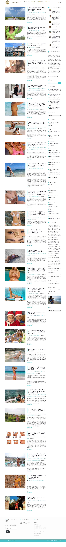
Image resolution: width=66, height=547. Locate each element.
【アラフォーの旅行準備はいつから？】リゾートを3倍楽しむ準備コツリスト (36, 332)
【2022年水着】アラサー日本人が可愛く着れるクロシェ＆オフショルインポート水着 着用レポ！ (37, 193)
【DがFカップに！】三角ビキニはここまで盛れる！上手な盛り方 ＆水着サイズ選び (36, 391)
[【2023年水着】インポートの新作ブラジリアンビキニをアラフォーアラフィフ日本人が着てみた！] (15, 115)
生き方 (42, 315)
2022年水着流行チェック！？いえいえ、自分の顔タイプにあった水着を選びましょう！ (37, 290)
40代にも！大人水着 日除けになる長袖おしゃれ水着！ (36, 27)
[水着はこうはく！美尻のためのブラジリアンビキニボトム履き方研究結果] (15, 379)
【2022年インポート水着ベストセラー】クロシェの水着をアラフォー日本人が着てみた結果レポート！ (36, 214)
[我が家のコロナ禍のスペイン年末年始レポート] (15, 325)
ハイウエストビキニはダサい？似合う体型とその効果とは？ (56, 28)
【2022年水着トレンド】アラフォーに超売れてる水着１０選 (36, 250)
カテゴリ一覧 (36, 537)
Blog (35, 529)
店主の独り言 (51, 197)
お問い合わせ (47, 1)
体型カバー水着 (41, 480)
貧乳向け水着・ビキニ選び (36, 460)
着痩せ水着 (51, 211)
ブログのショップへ (54, 66)
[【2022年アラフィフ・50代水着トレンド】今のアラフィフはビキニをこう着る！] (15, 176)
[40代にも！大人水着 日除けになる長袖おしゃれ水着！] (15, 39)
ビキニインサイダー (43, 12)
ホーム (21, 1)
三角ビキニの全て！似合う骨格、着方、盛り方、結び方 (56, 33)
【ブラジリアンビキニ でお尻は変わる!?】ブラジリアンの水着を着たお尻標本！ (37, 433)
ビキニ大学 (29, 14)
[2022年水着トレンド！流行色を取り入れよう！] (15, 361)
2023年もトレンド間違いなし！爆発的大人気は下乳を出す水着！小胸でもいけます (37, 144)
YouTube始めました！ (53, 72)
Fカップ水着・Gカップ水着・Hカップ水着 (35, 127)
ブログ (25, 1)
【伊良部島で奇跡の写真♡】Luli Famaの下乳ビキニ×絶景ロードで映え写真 (37, 9)
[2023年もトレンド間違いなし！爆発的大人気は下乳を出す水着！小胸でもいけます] (15, 155)
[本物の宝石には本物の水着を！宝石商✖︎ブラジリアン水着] (15, 97)
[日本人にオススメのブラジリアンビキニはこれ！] (15, 509)
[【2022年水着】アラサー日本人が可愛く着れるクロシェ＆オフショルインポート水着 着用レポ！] (15, 204)
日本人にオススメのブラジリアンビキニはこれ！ (36, 498)
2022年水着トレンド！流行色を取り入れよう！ (37, 350)
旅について (35, 335)
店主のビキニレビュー (53, 195)
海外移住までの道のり (37, 315)
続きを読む (29, 22)
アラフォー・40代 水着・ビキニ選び (34, 12)
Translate (55, 311)
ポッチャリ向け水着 (52, 177)
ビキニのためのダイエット (33, 274)
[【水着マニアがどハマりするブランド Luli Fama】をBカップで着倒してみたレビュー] (15, 466)
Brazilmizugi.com (53, 63)
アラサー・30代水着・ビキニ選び (34, 88)
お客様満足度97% (37, 535)
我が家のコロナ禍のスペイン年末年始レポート (36, 312)
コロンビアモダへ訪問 (53, 263)
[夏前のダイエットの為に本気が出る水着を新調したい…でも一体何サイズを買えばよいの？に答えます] (15, 280)
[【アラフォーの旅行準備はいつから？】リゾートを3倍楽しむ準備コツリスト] (15, 342)
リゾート (50, 184)
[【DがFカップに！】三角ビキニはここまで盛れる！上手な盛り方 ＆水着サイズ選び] (15, 402)
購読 (8, 531)
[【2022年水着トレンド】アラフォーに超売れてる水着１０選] (15, 262)
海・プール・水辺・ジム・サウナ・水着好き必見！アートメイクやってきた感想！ (36, 231)
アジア (50, 125)
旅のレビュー (51, 202)
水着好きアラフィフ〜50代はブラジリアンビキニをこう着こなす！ (56, 46)
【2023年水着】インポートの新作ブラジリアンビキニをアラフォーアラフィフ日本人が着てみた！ (37, 105)
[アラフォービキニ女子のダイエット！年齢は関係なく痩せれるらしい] (15, 421)
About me (33, 3)
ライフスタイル (31, 234)
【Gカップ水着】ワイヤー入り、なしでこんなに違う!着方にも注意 (37, 124)
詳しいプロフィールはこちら (53, 76)
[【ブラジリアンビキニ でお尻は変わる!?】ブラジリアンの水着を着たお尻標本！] (15, 444)
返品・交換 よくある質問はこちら (37, 1)
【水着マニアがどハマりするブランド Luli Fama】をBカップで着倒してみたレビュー (37, 455)
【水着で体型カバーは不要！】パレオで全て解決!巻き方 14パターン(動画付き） (37, 477)
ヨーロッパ (51, 180)
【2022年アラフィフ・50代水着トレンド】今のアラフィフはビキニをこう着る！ (37, 165)
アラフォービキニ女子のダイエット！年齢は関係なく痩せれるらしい (36, 411)
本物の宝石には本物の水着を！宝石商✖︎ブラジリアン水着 (37, 85)
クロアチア (51, 145)
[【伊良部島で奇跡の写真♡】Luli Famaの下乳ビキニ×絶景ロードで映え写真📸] (15, 20)
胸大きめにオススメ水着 (32, 128)
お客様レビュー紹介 (40, 3)
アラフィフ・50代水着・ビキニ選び (34, 67)
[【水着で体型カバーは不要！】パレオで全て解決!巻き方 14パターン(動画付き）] (15, 487)
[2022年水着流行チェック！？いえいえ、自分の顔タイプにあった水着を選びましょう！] (15, 300)
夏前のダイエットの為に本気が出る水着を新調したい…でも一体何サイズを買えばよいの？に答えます (37, 270)
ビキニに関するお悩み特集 (54, 159)
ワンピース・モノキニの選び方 (35, 90)
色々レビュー (36, 234)
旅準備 (38, 335)
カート (29, 3)
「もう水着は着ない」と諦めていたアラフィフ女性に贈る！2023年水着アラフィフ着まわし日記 (37, 63)
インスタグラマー (31, 371)
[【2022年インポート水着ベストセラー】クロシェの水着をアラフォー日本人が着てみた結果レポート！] (15, 225)
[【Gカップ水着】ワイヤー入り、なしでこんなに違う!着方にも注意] (15, 134)
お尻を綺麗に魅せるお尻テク (38, 371)
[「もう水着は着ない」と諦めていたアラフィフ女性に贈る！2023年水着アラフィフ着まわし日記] (15, 73)
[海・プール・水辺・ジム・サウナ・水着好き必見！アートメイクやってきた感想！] (15, 242)
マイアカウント (9, 540)
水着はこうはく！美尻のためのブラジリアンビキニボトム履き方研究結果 (36, 368)
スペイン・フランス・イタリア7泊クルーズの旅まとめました (36, 44)
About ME (35, 522)
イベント (50, 138)
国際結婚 (50, 192)
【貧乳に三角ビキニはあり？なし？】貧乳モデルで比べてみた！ (56, 23)
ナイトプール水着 (52, 148)
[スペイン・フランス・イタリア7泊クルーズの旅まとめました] (15, 56)
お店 (29, 1)
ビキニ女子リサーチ (52, 166)
